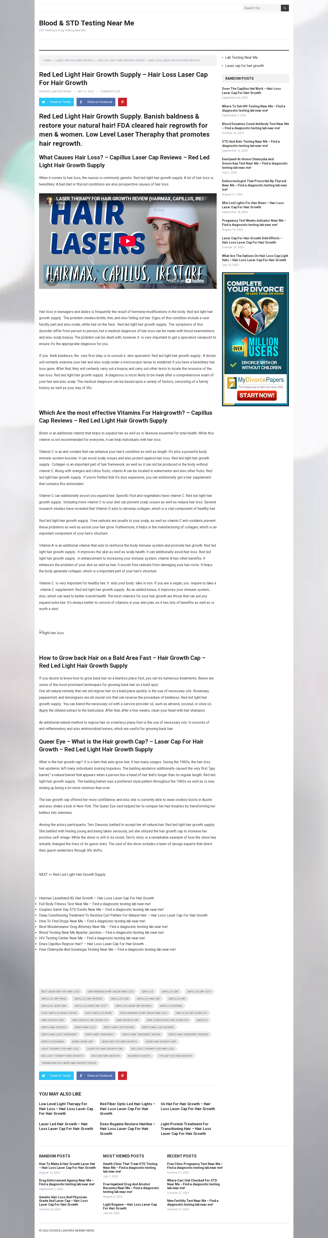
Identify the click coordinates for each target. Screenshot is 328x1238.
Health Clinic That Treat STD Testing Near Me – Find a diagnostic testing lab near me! (130, 1167)
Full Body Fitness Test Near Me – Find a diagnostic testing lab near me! (95, 904)
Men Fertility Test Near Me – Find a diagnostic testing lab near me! (192, 1202)
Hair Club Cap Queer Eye (191, 1013)
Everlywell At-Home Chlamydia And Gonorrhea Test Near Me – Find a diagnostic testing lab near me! (255, 163)
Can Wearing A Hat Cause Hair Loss (110, 991)
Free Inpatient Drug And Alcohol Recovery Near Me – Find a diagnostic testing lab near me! (131, 1188)
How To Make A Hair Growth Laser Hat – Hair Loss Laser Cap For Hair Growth (67, 1165)
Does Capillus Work (98, 1013)
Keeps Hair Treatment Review (141, 1034)
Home (47, 60)
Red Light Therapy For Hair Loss (152, 1048)
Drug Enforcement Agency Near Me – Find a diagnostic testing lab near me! (67, 1182)
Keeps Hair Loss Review (119, 1027)
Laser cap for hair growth (74, 60)
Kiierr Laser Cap (82, 1041)
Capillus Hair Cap (148, 998)
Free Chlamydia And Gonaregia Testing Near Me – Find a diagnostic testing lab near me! (107, 949)
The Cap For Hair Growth (175, 1056)
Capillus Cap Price (53, 998)
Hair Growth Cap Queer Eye (90, 1020)
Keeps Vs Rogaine (52, 1041)
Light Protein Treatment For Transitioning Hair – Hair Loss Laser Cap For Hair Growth (186, 1129)
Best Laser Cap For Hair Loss (60, 991)
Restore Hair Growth (105, 1056)
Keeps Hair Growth (53, 1027)
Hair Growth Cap (52, 1020)
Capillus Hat (176, 998)
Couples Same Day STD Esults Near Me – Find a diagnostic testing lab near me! (101, 909)
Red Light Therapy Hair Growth (62, 1056)
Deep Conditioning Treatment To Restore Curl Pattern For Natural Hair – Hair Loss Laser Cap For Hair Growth (123, 915)
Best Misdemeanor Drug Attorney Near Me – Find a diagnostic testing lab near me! (103, 927)
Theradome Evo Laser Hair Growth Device (68, 1063)
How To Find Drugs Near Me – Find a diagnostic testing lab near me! (92, 921)
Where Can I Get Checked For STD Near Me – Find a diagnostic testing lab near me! (193, 1184)
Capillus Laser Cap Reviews (133, 1006)
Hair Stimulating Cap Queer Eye (167, 1020)
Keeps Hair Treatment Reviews (188, 1034)
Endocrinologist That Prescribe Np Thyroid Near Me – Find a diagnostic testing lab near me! (254, 185)
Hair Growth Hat (127, 1020)
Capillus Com (120, 998)
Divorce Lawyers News (55, 91)
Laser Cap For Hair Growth (119, 1041)
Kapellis (202, 1020)
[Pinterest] (122, 102)
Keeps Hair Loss (85, 1027)
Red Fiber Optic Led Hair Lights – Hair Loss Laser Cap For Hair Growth (127, 1109)
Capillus (147, 991)
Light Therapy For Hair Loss (60, 1048)
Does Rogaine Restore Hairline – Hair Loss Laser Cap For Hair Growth (127, 1129)
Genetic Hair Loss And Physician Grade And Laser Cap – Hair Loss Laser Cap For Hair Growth (63, 1201)
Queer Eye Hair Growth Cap (105, 1048)
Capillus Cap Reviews (88, 998)
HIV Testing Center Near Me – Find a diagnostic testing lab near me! (92, 938)
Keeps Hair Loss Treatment (59, 1034)
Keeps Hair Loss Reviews (158, 1027)
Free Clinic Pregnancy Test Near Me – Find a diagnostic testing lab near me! (195, 1165)
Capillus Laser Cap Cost (91, 1006)
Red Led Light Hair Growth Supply (79, 874)
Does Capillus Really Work (59, 1013)
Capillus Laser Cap (53, 1006)
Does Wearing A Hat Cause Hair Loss (143, 1013)
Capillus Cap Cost (199, 991)
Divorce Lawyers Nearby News (71, 1230)
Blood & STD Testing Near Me (86, 23)
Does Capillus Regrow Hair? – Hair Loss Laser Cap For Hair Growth (91, 944)
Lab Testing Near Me (241, 57)
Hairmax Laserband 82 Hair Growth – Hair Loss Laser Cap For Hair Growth (96, 898)
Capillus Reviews (171, 1006)
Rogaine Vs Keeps (139, 1056)
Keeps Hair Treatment (99, 1034)
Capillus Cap (170, 991)
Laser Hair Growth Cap (160, 1041)
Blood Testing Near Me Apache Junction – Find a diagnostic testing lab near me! (101, 932)
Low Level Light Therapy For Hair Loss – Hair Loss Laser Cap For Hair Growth (66, 1109)
